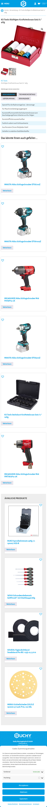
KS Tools (4, 81)
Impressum (36, 804)
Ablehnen (23, 792)
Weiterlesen (7, 191)
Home (6, 10)
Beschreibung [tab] (9, 94)
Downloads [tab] (24, 99)
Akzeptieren (23, 785)
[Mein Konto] (35, 4)
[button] (6, 3)
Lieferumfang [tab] (9, 99)
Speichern (23, 799)
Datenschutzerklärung (25, 804)
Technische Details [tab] (27, 94)
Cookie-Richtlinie (13, 804)
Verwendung (14, 10)
